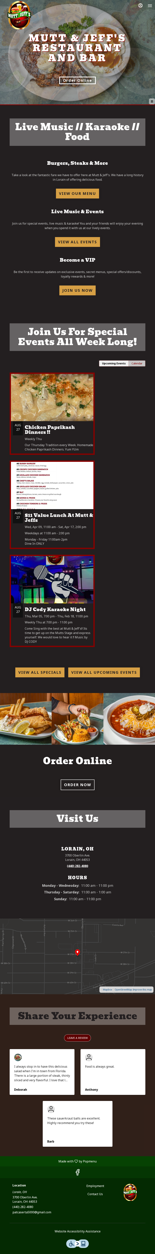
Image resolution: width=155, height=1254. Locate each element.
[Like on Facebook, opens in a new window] (77, 1173)
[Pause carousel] (152, 101)
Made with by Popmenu (50, 1161)
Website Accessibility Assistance (78, 1231)
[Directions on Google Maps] (77, 956)
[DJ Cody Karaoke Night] (77, 604)
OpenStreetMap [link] (123, 989)
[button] (26, 719)
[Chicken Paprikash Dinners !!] (77, 417)
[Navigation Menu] (150, 5)
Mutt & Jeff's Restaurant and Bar (130, 1192)
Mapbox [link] (107, 989)
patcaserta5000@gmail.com (31, 1212)
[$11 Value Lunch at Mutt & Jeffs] (77, 508)
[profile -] (140, 5)
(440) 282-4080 (22, 1207)
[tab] (114, 363)
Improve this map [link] (142, 989)
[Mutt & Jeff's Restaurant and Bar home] (20, 15)
